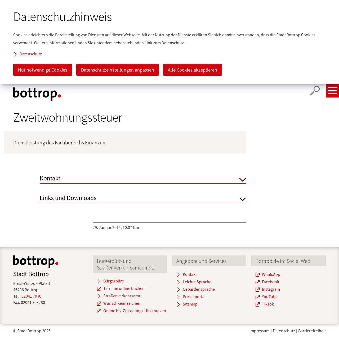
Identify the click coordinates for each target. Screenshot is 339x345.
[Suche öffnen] (315, 91)
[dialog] (169, 42)
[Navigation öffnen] (332, 91)
